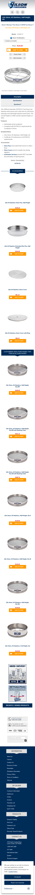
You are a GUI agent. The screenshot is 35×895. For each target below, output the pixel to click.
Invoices (9, 800)
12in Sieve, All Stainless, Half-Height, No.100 (17, 603)
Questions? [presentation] (17, 104)
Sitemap (9, 780)
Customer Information (13, 791)
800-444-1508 (16, 720)
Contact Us (10, 762)
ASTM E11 (17, 163)
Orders (9, 797)
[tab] (17, 97)
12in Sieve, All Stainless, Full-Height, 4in (17, 646)
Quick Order (10, 809)
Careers (9, 759)
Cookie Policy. (13, 872)
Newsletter (10, 768)
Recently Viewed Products (15, 831)
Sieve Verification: (19, 38)
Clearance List (11, 825)
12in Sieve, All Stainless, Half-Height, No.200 (17, 386)
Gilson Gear (10, 828)
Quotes (9, 855)
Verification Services (10, 154)
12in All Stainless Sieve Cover (17, 289)
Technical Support (12, 858)
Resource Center (12, 765)
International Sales (12, 852)
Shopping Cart (11, 806)
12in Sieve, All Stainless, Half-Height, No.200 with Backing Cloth (17, 429)
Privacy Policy (11, 774)
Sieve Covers (8, 150)
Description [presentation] (17, 97)
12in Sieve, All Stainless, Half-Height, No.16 (17, 559)
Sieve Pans (7, 146)
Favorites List (11, 803)
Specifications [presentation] (17, 100)
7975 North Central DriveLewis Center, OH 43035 (14, 842)
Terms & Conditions (12, 777)
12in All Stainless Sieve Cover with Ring (17, 333)
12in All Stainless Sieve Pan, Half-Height (17, 202)
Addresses (10, 794)
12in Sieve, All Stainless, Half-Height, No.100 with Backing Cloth (17, 472)
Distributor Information (13, 771)
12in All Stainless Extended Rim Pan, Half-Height (17, 247)
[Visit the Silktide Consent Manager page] (28, 888)
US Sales (10, 849)
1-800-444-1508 (11, 846)
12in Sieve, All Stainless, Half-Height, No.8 (17, 515)
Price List (9, 822)
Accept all (17, 877)
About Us (9, 756)
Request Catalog (12, 819)
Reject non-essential (17, 882)
